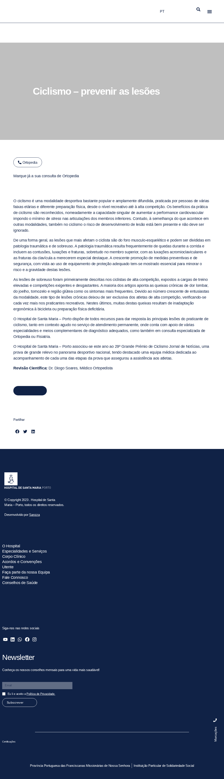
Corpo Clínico (13, 556)
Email (6, 679)
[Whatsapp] (20, 639)
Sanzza (34, 514)
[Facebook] (27, 639)
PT (162, 11)
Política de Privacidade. (40, 694)
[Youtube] (5, 639)
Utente (7, 567)
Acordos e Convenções (22, 562)
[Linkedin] (12, 639)
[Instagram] (34, 639)
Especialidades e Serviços (24, 551)
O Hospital (11, 546)
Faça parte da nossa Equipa (26, 572)
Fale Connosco (15, 577)
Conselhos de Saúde (20, 583)
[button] (198, 9)
